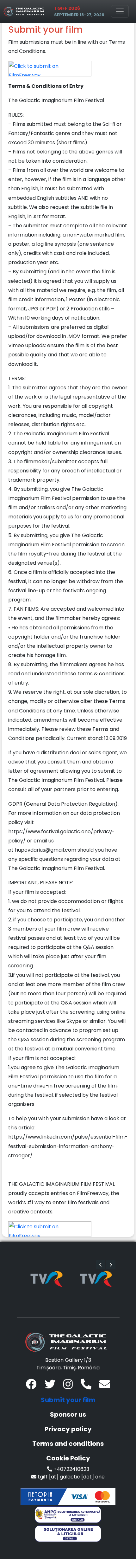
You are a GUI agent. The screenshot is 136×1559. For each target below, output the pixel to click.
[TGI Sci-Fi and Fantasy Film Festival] (25, 11)
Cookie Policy (68, 1458)
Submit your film (68, 1399)
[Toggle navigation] (120, 11)
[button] (100, 1264)
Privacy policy (68, 1429)
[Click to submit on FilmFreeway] (49, 68)
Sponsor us (68, 1414)
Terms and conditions (68, 1443)
